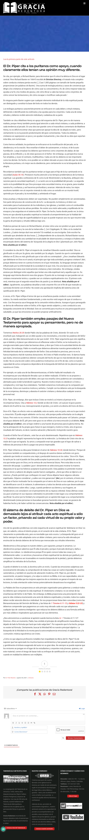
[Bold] (13, 723)
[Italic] (16, 723)
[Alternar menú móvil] (84, 3)
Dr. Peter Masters (11, 678)
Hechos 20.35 (18, 333)
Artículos (31, 678)
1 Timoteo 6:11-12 (59, 603)
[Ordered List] (25, 723)
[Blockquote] (31, 723)
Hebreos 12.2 (31, 403)
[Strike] (22, 723)
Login (83, 708)
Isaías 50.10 (18, 175)
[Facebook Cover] (44, 772)
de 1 (61, 618)
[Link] (34, 723)
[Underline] (19, 723)
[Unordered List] (28, 723)
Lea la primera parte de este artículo (18, 59)
